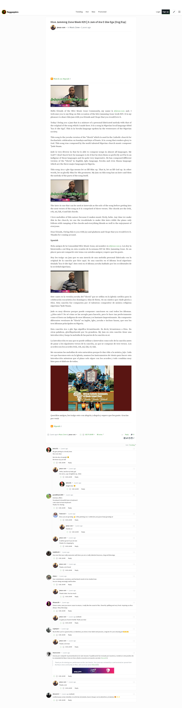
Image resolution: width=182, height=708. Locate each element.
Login (158, 12)
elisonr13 (56, 694)
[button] (91, 388)
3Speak (57, 426)
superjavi (56, 629)
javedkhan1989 (58, 495)
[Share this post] (134, 438)
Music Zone (75, 27)
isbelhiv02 (56, 552)
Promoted (102, 12)
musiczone (56, 653)
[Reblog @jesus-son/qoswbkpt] (122, 435)
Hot (87, 12)
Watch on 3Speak (61, 79)
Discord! (103, 658)
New (93, 12)
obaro (55, 576)
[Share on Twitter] (127, 438)
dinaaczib (56, 602)
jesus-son (61, 27)
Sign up (166, 12)
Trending (79, 12)
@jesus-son (119, 111)
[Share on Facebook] (125, 438)
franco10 (62, 514)
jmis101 (55, 449)
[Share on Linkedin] (132, 438)
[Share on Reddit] (129, 438)
